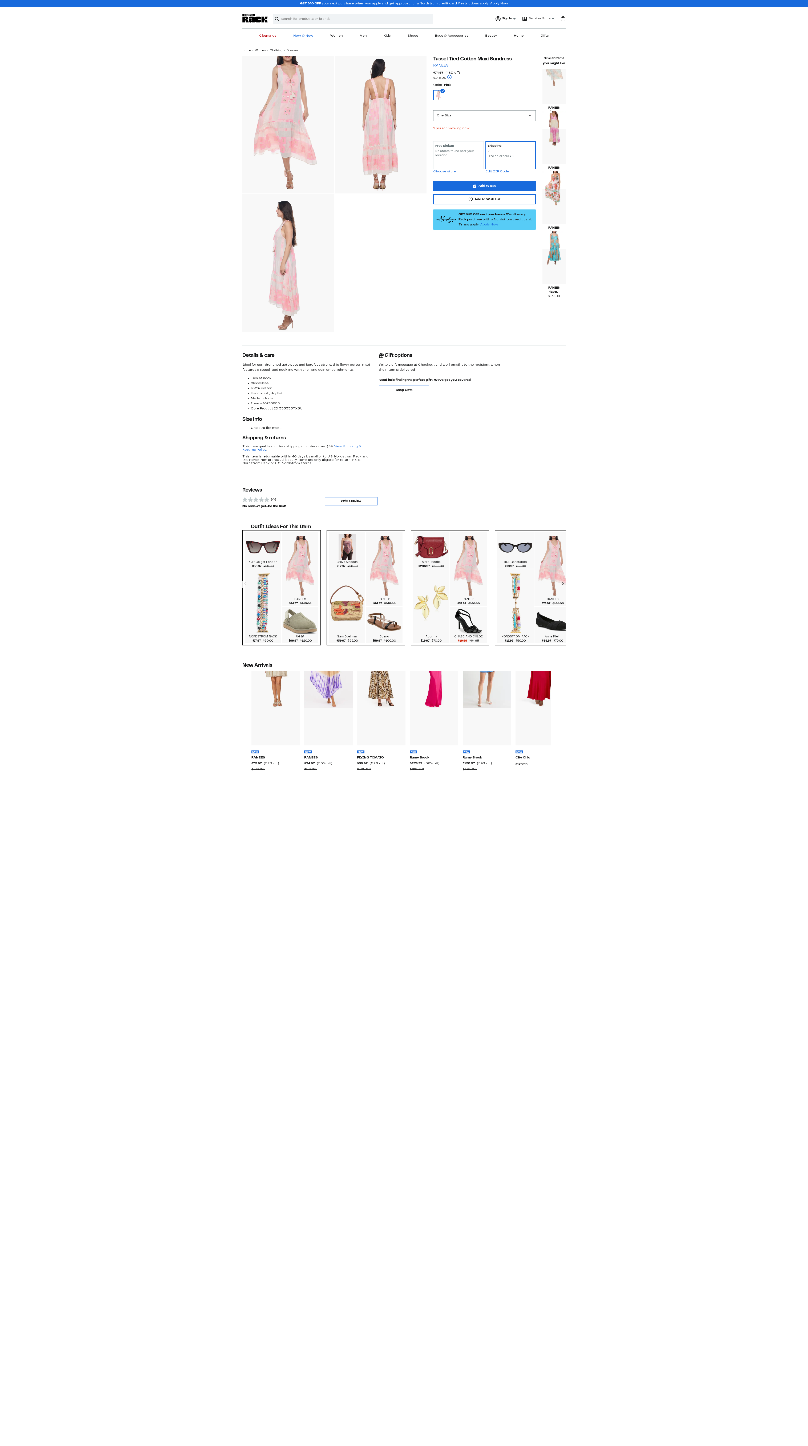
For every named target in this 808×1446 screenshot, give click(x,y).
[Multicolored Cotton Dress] (328, 708)
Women (336, 35)
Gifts (545, 35)
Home (519, 35)
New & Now (303, 35)
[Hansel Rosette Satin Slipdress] (434, 708)
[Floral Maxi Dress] (554, 206)
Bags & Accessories (451, 35)
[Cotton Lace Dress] (275, 708)
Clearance (267, 35)
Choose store (444, 171)
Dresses (292, 50)
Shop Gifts (404, 390)
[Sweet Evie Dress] (540, 708)
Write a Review (351, 501)
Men (363, 35)
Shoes (413, 35)
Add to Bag (487, 185)
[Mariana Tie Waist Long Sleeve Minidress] (487, 708)
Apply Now (499, 3)
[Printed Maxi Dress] (381, 708)
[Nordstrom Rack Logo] (255, 18)
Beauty (491, 35)
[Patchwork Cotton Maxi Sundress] (554, 266)
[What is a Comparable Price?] (449, 77)
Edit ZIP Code (497, 171)
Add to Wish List (487, 199)
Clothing (276, 50)
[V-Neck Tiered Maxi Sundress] (554, 86)
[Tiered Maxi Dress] (554, 146)
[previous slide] (246, 693)
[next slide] (555, 693)
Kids (387, 35)
